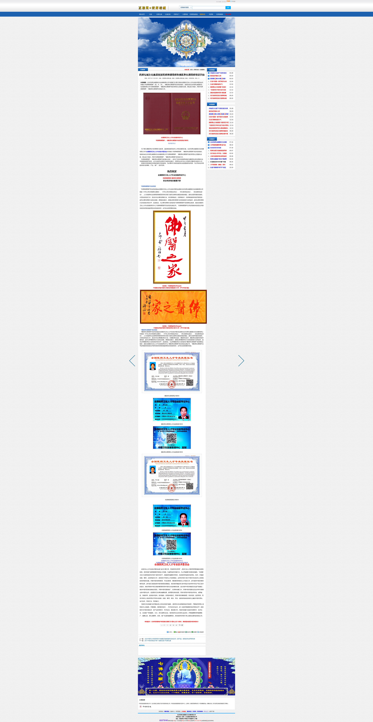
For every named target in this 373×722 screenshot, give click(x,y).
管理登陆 (178, 711)
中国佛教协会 (202, 703)
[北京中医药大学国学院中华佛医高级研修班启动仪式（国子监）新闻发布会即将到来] (241, 361)
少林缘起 (183, 711)
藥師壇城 (166, 711)
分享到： (171, 632)
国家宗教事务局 (194, 703)
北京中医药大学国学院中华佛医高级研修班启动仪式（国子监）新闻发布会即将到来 (170, 639)
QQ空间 (189, 632)
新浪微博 (182, 632)
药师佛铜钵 (200, 711)
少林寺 (187, 703)
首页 (191, 69)
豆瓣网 (195, 632)
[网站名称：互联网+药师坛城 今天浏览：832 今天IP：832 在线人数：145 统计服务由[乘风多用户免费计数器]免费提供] (163, 720)
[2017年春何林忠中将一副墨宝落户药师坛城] (132, 361)
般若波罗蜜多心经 (215, 76)
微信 (176, 632)
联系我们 (161, 711)
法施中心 (172, 711)
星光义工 (206, 711)
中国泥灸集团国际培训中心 (178, 703)
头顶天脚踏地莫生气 (216, 84)
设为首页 (224, 1)
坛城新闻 (202, 69)
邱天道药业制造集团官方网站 (220, 703)
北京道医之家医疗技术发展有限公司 (161, 703)
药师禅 (194, 711)
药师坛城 (196, 69)
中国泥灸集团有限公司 (145, 703)
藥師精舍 (189, 711)
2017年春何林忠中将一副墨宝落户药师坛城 (158, 640)
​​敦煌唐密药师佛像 (215, 147)
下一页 (181, 625)
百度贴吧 (201, 632)
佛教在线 (209, 703)
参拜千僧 (212, 711)
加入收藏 (218, 1)
